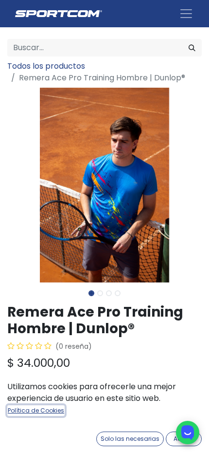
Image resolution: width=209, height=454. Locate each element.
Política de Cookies (36, 410)
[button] (21, 185)
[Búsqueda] (192, 48)
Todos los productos (46, 66)
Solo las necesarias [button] (130, 439)
